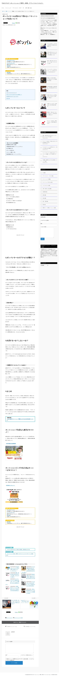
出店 (22, 617)
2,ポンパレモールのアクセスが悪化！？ (14, 94)
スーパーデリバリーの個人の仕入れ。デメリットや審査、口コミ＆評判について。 (12, 581)
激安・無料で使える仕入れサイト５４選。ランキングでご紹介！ (52, 62)
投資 (43, 198)
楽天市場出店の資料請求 (11, 443)
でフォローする (12, 626)
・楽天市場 (8, 72)
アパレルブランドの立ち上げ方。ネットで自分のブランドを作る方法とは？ (28, 584)
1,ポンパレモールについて (11, 92)
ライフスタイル (45, 185)
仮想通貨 (44, 191)
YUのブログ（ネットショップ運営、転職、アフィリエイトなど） (23, 3)
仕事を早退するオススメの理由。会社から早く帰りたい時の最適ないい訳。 (52, 53)
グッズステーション (11, 60)
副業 (43, 195)
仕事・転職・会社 (28, 7)
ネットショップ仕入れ (47, 182)
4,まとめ (8, 98)
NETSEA (9, 65)
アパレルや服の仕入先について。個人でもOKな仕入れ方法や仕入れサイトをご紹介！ (28, 569)
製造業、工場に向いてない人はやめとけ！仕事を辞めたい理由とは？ (52, 113)
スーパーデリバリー (11, 63)
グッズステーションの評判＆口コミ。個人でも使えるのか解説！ (50, 148)
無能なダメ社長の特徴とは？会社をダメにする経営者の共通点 (52, 79)
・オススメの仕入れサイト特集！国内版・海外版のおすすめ (18, 549)
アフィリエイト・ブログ (17, 7)
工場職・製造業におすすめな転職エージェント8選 (50, 160)
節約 (43, 204)
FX (23, 7)
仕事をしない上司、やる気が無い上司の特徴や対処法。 (52, 105)
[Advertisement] (20, 245)
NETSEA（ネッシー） (10, 485)
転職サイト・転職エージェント (48, 207)
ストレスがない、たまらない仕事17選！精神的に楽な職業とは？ (52, 45)
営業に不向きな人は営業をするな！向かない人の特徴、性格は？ (52, 96)
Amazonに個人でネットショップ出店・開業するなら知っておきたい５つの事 (28, 577)
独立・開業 (45, 201)
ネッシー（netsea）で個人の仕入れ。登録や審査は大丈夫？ (52, 122)
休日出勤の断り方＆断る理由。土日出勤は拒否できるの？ (52, 88)
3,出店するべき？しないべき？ (12, 96)
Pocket (13, 23)
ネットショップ (8, 7)
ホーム (3, 7)
